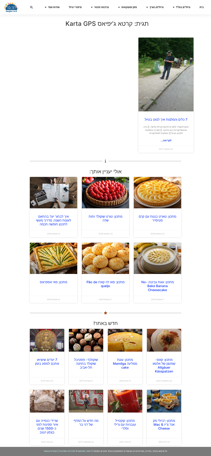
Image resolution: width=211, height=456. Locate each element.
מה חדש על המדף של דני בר (86, 422)
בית (202, 7)
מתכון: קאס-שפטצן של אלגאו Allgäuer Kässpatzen (164, 365)
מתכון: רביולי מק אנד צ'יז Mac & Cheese (164, 424)
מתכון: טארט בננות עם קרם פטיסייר (157, 218)
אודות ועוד (54, 7)
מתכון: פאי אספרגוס (53, 282)
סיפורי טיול (75, 7)
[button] (31, 7)
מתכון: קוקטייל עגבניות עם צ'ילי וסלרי (125, 424)
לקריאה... (166, 140)
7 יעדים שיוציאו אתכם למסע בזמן (47, 362)
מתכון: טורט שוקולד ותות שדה (105, 218)
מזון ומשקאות (129, 7)
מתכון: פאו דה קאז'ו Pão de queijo (105, 284)
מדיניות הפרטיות (67, 451)
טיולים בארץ (157, 7)
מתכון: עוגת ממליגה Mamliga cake (125, 363)
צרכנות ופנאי (101, 7)
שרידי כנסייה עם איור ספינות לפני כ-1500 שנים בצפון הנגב (47, 426)
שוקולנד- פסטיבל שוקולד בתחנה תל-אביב (86, 363)
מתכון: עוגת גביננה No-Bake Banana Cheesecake (157, 286)
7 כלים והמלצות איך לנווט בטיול (166, 119)
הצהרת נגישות (50, 451)
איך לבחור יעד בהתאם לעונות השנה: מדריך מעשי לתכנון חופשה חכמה (53, 220)
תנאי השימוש (84, 451)
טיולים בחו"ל (183, 7)
